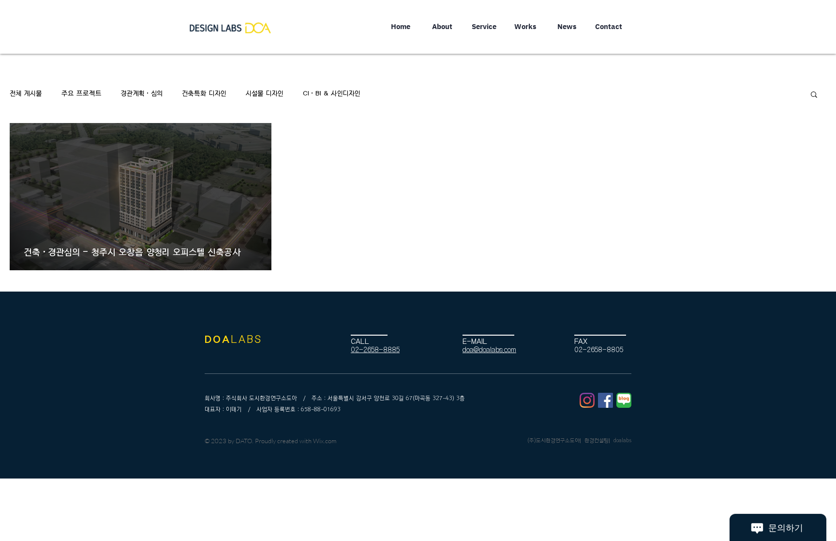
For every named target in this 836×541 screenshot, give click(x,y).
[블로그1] (623, 400)
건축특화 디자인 (204, 94)
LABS (246, 339)
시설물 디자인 (265, 94)
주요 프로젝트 (81, 94)
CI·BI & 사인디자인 (331, 94)
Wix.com (324, 441)
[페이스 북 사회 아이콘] (605, 400)
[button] (814, 95)
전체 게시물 (26, 94)
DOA (218, 339)
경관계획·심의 (142, 94)
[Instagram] (587, 400)
